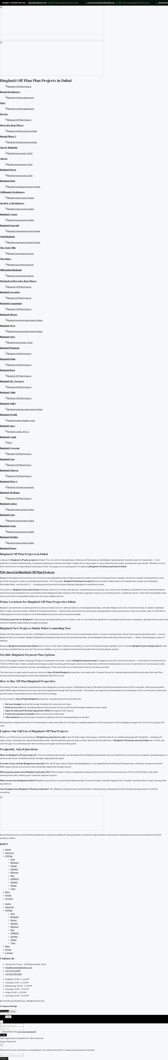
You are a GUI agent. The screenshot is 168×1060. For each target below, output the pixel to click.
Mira (12, 875)
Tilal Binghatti (7, 236)
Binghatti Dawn (8, 169)
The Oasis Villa (8, 247)
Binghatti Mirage (8, 314)
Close (12, 1011)
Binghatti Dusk (7, 180)
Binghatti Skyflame (10, 492)
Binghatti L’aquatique (11, 303)
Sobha (13, 885)
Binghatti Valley (8, 403)
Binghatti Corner (8, 214)
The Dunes (5, 258)
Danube (14, 869)
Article (8, 895)
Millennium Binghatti (11, 270)
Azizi (12, 859)
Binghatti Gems (8, 526)
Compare (4, 1011)
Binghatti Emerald (9, 225)
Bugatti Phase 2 (8, 136)
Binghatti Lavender (10, 292)
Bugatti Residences (10, 92)
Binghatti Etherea (9, 470)
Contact (9, 898)
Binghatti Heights (9, 537)
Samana (14, 882)
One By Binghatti (8, 147)
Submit (4, 1058)
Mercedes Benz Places (11, 125)
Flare (3, 103)
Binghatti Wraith (8, 414)
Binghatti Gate (7, 514)
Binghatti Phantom (9, 348)
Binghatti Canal (8, 437)
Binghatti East (7, 459)
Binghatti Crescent (9, 448)
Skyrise (4, 114)
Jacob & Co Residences (12, 203)
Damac (13, 866)
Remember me (10, 1031)
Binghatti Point (7, 359)
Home (8, 849)
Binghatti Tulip (7, 392)
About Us (9, 852)
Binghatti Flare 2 (8, 481)
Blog (7, 892)
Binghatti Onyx (7, 336)
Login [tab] (8, 1017)
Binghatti (14, 862)
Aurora (3, 158)
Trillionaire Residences (12, 192)
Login (3, 1035)
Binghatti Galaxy (8, 503)
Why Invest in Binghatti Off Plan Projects (27, 572)
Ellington (14, 872)
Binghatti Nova (7, 325)
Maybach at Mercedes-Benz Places (18, 281)
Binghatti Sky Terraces (12, 381)
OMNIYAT (14, 879)
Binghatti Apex (7, 426)
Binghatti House (8, 548)
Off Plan (8, 856)
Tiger (12, 888)
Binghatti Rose (7, 370)
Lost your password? (26, 1031)
